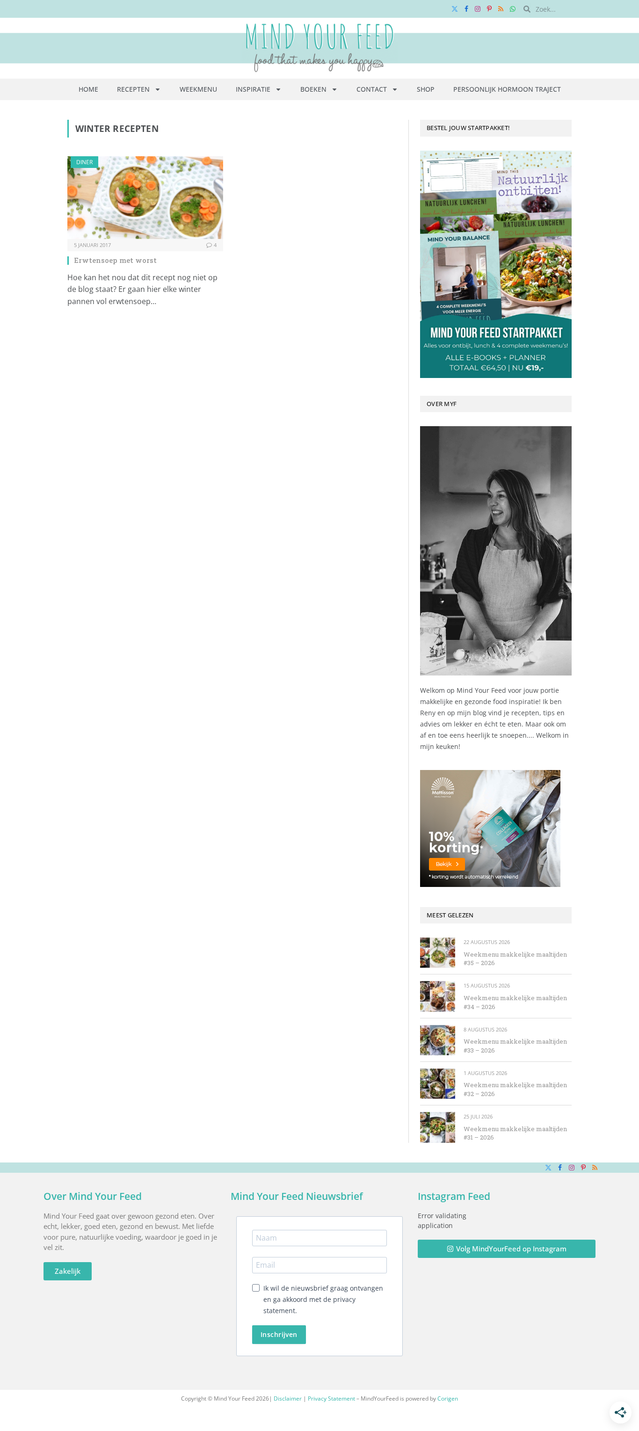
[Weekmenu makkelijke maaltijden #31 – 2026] (437, 1127)
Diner (84, 162)
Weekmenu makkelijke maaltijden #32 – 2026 (515, 1089)
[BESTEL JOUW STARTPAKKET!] (496, 264)
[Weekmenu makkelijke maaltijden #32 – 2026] (437, 1083)
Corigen (447, 1398)
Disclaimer (288, 1398)
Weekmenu (198, 89)
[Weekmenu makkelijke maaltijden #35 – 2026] (437, 952)
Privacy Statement (331, 1398)
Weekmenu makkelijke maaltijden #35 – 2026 (515, 958)
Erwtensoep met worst (115, 260)
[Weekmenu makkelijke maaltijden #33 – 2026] (437, 1040)
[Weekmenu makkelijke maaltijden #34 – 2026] (437, 996)
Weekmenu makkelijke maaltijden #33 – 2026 (515, 1045)
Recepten (133, 89)
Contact (371, 89)
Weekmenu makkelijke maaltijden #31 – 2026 (515, 1133)
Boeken (313, 89)
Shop (426, 89)
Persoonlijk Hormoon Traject (507, 89)
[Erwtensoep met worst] (145, 197)
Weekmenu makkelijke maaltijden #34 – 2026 (515, 1002)
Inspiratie (253, 89)
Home (88, 89)
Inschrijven (279, 1334)
